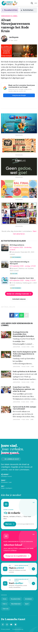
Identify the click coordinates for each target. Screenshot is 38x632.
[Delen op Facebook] (11, 315)
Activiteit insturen (19, 299)
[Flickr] (15, 624)
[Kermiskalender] (19, 213)
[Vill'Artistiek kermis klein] (19, 145)
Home (4, 599)
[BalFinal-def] (19, 189)
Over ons (5, 608)
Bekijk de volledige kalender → (19, 294)
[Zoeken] (31, 3)
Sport (26, 604)
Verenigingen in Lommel (9, 16)
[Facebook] (2, 624)
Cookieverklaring (17, 629)
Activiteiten (28, 599)
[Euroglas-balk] (19, 167)
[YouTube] (11, 624)
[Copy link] (26, 315)
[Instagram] (7, 624)
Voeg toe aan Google (19, 95)
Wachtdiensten (16, 604)
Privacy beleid (5, 629)
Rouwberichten (15, 599)
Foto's (5, 604)
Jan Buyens (13, 37)
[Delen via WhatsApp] (21, 315)
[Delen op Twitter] (16, 315)
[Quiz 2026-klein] (19, 123)
